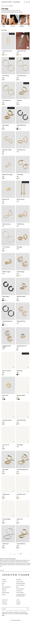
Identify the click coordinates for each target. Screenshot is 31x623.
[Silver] (4, 54)
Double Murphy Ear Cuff (21, 345)
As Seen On (4, 588)
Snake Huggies (20, 444)
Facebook (18, 601)
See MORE (2, 570)
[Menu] (29, 2)
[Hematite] (17, 129)
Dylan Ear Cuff (5, 395)
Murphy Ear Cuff (5, 199)
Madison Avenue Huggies (7, 174)
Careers (3, 594)
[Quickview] (13, 48)
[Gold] (2, 54)
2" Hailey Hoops (5, 543)
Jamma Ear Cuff (5, 444)
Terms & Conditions (20, 588)
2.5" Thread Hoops (6, 246)
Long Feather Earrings (21, 50)
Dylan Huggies (20, 370)
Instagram (18, 603)
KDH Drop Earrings (20, 199)
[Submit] (27, 608)
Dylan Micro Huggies (21, 395)
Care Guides (4, 603)
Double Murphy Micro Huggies (6, 346)
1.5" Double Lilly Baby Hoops (22, 469)
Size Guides (4, 601)
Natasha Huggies (5, 296)
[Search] (24, 2)
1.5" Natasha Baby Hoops (7, 321)
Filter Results (4, 30)
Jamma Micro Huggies (7, 420)
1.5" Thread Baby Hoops (21, 75)
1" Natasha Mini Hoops (21, 125)
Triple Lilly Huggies (20, 271)
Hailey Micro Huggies (21, 296)
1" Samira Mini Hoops (21, 543)
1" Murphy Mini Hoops (21, 321)
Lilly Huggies (19, 100)
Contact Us (4, 581)
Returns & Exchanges (20, 583)
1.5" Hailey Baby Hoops (21, 420)
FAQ (3, 585)
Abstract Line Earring (6, 370)
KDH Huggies (19, 246)
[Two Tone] (6, 54)
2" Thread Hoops (5, 75)
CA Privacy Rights (20, 592)
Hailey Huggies (5, 469)
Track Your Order (19, 581)
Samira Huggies (5, 125)
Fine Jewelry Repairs (20, 585)
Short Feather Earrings (7, 50)
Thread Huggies (20, 174)
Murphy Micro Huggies (7, 149)
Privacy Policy (19, 590)
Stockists (4, 590)
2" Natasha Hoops (6, 494)
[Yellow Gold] (2, 79)
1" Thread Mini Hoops (6, 100)
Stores (3, 583)
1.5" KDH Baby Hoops (21, 149)
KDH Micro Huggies (6, 271)
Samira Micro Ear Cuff (21, 494)
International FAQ (5, 592)
